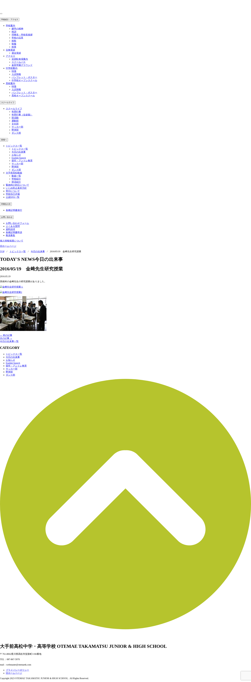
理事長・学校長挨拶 (22, 34)
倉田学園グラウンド (22, 65)
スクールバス (19, 62)
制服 (14, 44)
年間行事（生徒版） (22, 114)
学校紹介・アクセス (9, 19)
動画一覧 (16, 176)
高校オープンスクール (23, 95)
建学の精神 (17, 28)
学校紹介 (16, 179)
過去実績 (16, 53)
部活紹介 (16, 182)
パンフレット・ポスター (24, 77)
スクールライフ (7, 102)
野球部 (15, 130)
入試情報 (16, 74)
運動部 (15, 121)
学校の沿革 (17, 38)
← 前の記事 (6, 335)
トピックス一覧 (20, 149)
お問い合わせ (6, 217)
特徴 (14, 71)
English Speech (19, 158)
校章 (14, 47)
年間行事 (16, 111)
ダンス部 (16, 133)
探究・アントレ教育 (22, 160)
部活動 (15, 117)
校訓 (14, 31)
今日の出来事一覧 (9, 341)
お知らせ (16, 155)
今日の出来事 (19, 152)
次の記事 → (6, 338)
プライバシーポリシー (17, 670)
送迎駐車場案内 (20, 59)
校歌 (14, 41)
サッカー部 (17, 127)
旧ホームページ (8, 246)
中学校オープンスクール (24, 80)
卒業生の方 (6, 204)
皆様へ (4, 140)
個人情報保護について (11, 241)
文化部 (15, 124)
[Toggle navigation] (1, 13)
